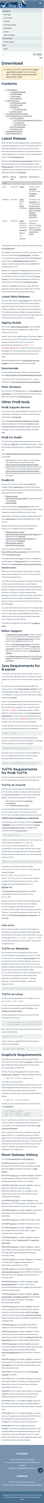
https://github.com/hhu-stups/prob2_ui (15, 552)
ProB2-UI (31, 484)
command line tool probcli (25, 639)
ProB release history (17, 157)
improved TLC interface (33, 1315)
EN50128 (22, 172)
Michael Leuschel (7, 167)
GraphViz (32, 196)
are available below (8, 248)
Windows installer (12, 496)
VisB (10, 1169)
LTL (38, 1166)
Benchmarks (8, 28)
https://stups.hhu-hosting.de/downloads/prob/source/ (24, 375)
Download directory (25, 397)
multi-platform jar (24, 506)
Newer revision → (12, 77)
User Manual (8, 18)
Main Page (7, 14)
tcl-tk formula (27, 801)
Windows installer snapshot (15, 532)
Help (40, 57)
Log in (6, 49)
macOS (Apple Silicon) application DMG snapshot (22, 534)
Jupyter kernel (22, 1240)
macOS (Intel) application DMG (16, 498)
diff (8, 74)
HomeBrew (9, 1106)
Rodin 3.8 (14, 444)
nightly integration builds (19, 327)
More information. (36, 1485)
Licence (6, 32)
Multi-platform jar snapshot (15, 545)
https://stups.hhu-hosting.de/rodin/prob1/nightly (22, 465)
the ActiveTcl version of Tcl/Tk (15, 891)
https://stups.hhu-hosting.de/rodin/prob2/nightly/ (22, 471)
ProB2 (20, 558)
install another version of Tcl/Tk (23, 261)
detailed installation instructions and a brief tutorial (23, 454)
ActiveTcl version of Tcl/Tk (20, 805)
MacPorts (12, 803)
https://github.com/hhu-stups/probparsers (26, 382)
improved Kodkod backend (10, 1352)
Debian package (11, 503)
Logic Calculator (9, 35)
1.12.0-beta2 (23, 301)
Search (39, 54)
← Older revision (15, 74)
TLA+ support (6, 1365)
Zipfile (21, 199)
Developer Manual (10, 25)
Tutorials (7, 21)
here (6, 918)
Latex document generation (11, 1272)
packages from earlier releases (12, 1011)
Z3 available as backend (20, 1297)
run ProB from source (30, 282)
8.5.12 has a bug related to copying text (23, 915)
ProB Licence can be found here (22, 161)
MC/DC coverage (32, 1312)
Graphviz (32, 232)
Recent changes (9, 42)
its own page (16, 417)
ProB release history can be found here (20, 1159)
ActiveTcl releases (29, 958)
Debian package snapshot (14, 543)
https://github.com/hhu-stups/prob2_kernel (26, 564)
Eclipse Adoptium (24, 689)
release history (19, 487)
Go (35, 54)
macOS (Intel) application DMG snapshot (19, 539)
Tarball (21, 187)
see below (32, 189)
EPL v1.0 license (23, 1485)
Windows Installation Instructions (33, 215)
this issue (13, 697)
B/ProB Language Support (22, 644)
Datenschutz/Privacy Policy (26, 1468)
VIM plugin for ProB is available (18, 634)
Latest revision (28, 74)
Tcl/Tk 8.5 (29, 1008)
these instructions (14, 555)
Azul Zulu (33, 689)
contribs (19, 72)
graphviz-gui (6, 1074)
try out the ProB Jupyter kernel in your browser (23, 421)
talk (14, 72)
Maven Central (20, 561)
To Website (12, 1468)
